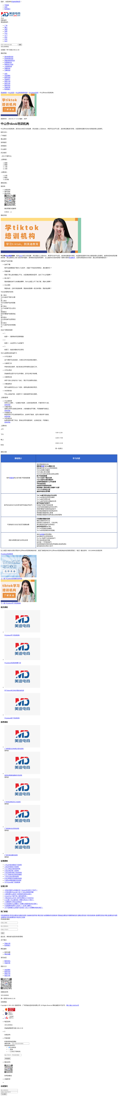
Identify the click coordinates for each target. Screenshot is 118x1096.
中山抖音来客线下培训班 (13, 865)
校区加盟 (7, 952)
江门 (5, 35)
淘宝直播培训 (11, 917)
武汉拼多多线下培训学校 (13, 872)
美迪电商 (4, 92)
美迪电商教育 (15, 1)
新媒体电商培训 (9, 60)
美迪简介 (7, 79)
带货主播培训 (14, 915)
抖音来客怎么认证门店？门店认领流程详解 (19, 892)
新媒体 (11, 478)
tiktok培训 (8, 255)
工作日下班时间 (15, 1051)
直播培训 (7, 68)
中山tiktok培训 (33, 92)
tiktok (20, 255)
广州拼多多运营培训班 (11, 828)
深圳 (5, 29)
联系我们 (7, 9)
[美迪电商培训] (11, 16)
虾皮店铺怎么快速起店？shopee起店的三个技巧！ (21, 890)
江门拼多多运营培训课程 (13, 874)
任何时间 (13, 1047)
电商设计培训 (8, 64)
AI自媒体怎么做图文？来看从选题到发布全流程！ (21, 903)
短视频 (42, 534)
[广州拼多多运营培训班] (22, 827)
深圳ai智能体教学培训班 (12, 880)
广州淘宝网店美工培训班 (12, 802)
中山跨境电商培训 (21, 92)
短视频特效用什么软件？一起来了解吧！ (18, 905)
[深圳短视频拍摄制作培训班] (22, 773)
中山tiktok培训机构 (7, 554)
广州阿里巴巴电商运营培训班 (14, 748)
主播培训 (7, 70)
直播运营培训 (81, 915)
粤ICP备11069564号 (72, 1005)
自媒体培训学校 (32, 915)
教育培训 (7, 77)
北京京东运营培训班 (11, 876)
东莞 (5, 31)
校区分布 (7, 83)
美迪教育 (72, 257)
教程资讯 (7, 85)
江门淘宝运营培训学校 (12, 868)
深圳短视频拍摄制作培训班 (13, 775)
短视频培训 (8, 62)
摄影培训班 (23, 915)
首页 (5, 7)
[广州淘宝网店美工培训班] (22, 800)
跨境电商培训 (8, 58)
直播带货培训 (100, 915)
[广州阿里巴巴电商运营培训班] (22, 747)
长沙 (5, 41)
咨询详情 (7, 405)
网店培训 (41, 915)
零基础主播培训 (63, 915)
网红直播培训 (109, 915)
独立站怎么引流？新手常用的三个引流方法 (19, 898)
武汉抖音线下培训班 (11, 867)
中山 (5, 33)
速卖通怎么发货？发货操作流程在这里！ (18, 894)
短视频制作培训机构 (50, 915)
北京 (5, 39)
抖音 (42, 466)
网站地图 (7, 954)
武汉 (5, 37)
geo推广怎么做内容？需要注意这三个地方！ (19, 900)
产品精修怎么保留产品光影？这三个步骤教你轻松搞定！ (23, 907)
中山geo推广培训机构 (12, 882)
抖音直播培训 (5, 915)
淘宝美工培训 (20, 917)
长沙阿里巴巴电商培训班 (13, 878)
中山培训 (11, 92)
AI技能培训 (8, 66)
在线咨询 (7, 190)
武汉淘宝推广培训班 (11, 870)
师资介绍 (7, 81)
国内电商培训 (8, 56)
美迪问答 (7, 87)
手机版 (6, 5)
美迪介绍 (7, 943)
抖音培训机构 (91, 915)
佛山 (5, 27)
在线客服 (4, 1002)
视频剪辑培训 (72, 915)
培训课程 (7, 75)
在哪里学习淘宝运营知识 (13, 902)
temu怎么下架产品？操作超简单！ (16, 896)
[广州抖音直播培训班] (22, 853)
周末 (11, 1049)
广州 (5, 25)
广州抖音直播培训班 (11, 855)
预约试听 (7, 191)
